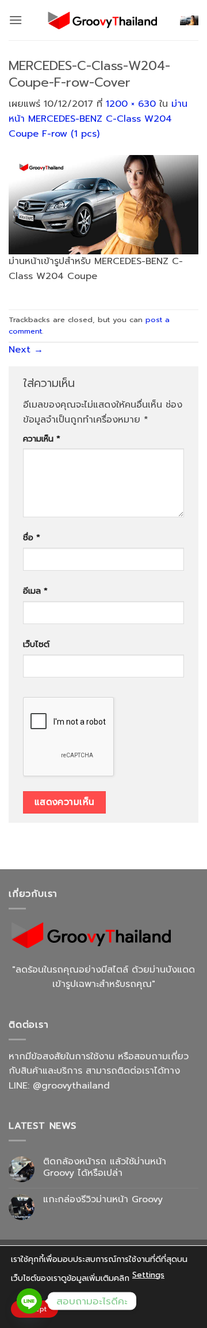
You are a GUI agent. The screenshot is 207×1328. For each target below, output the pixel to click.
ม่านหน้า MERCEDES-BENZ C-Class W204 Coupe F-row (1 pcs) (98, 118)
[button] (15, 20)
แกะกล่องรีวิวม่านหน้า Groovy (103, 1199)
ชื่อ (31, 537)
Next (26, 350)
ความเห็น (41, 438)
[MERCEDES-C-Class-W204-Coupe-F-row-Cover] (103, 204)
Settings (148, 1275)
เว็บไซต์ (36, 644)
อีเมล (35, 590)
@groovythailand (71, 1086)
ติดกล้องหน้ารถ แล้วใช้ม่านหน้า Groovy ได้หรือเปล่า (104, 1167)
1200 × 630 (131, 104)
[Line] (29, 1301)
